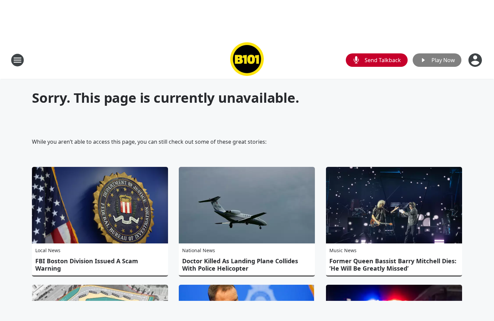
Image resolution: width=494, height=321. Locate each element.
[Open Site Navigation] (17, 60)
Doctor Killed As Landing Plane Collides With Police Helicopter (240, 264)
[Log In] (475, 60)
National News (198, 250)
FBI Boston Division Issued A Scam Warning (86, 264)
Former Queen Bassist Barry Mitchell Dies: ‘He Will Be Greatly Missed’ (392, 264)
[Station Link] (247, 60)
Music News (343, 250)
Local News (47, 250)
